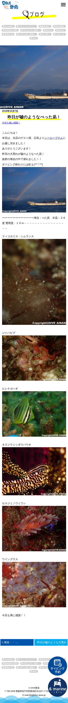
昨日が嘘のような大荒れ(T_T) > (51, 644)
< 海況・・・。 (11, 642)
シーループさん (53, 137)
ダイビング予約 (57, 666)
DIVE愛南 (10, 4)
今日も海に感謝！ (11, 122)
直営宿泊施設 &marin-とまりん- (57, 687)
